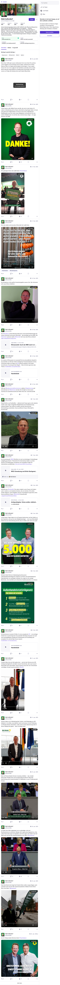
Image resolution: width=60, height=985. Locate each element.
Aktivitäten (3, 47)
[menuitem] (12, 193)
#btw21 (17, 55)
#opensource (4, 55)
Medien (9, 47)
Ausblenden (30, 119)
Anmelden (49, 35)
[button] (12, 193)
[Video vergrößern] (19, 212)
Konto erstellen (49, 32)
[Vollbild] (22, 212)
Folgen (31, 19)
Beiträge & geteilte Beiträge (8, 52)
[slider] (12, 210)
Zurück (5, 2)
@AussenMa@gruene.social (7, 20)
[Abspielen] (3, 212)
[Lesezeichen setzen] (28, 100)
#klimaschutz (12, 55)
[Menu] (36, 19)
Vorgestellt (15, 47)
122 (9, 24)
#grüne (22, 55)
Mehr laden (19, 983)
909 (2, 24)
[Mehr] (37, 100)
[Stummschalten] (6, 212)
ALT (32, 158)
